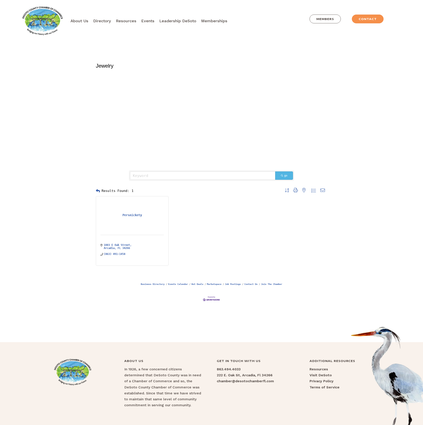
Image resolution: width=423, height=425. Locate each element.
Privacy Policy (322, 381)
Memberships (214, 21)
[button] (98, 191)
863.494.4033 (229, 369)
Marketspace (214, 284)
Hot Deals (197, 284)
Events (147, 21)
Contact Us (251, 284)
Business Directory (153, 284)
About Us (79, 21)
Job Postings (233, 284)
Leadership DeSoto (177, 21)
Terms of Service (325, 387)
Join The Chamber (271, 284)
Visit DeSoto (321, 375)
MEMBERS (325, 19)
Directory (102, 21)
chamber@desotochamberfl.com (245, 381)
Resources (126, 21)
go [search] (285, 175)
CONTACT (368, 19)
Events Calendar (178, 284)
